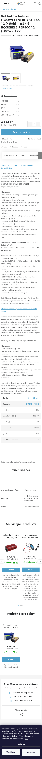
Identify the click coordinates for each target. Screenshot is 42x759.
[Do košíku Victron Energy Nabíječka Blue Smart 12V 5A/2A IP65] (31, 570)
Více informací (7, 88)
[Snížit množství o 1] (30, 124)
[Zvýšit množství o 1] (38, 124)
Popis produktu (9, 155)
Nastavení (21, 744)
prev (2, 561)
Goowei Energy (12, 142)
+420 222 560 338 (22, 696)
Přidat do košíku (21, 132)
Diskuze (22, 155)
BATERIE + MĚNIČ (32, 404)
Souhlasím (31, 752)
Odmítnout (10, 752)
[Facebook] (21, 714)
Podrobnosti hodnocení (31, 35)
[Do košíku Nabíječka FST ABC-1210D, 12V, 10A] (11, 570)
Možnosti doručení (10, 96)
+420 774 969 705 (23, 700)
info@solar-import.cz (23, 692)
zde (26, 738)
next (40, 561)
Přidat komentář (21, 470)
